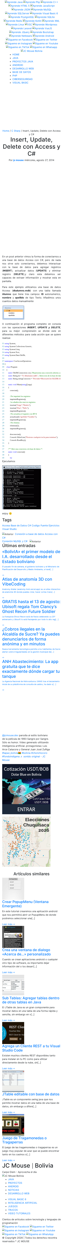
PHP (14, 75)
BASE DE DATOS (21, 72)
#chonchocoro (39, 752)
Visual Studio (9, 529)
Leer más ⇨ (8, 924)
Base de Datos (19, 525)
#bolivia (26, 752)
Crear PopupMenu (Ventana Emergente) (25, 904)
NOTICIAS (13, 1189)
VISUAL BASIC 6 (17, 1199)
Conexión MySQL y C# (14, 541)
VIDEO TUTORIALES (19, 1213)
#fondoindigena (11, 756)
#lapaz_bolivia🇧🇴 (11, 752)
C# (29, 525)
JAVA (15, 57)
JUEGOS (13, 1206)
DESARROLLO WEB (23, 68)
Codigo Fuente (40, 525)
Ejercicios (54, 525)
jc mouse (18, 160)
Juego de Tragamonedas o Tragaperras (24, 1140)
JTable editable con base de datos (30, 1094)
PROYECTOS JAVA (22, 61)
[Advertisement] (31, 107)
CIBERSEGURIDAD (22, 79)
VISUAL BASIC (20, 82)
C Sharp (15, 130)
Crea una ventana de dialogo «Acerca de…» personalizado (26, 952)
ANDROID (17, 65)
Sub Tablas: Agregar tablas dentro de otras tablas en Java (30, 1000)
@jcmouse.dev (10, 735)
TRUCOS (13, 1209)
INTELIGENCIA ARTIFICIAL (22, 1202)
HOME (15, 54)
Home (5, 130)
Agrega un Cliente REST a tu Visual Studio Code (31, 1048)
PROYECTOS (15, 1182)
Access (6, 525)
